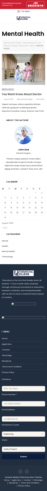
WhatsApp (7, 355)
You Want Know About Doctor (22, 94)
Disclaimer (6, 361)
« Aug (4, 227)
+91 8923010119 (35, 5)
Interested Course (10, 424)
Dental (5, 240)
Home (5, 338)
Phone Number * (9, 394)
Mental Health (8, 89)
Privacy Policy (8, 372)
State (4, 440)
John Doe (23, 149)
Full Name (6, 379)
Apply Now (7, 344)
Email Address (8, 409)
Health (5, 246)
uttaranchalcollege (25, 99)
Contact (6, 349)
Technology (7, 256)
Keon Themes (36, 477)
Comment (40, 99)
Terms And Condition (12, 366)
